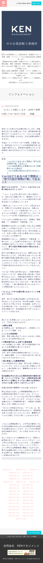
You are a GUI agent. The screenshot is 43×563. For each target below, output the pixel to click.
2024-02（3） (28, 479)
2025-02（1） (34, 469)
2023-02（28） (14, 497)
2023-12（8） (21, 482)
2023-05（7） (28, 491)
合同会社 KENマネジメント (22, 545)
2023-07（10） (28, 488)
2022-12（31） (14, 500)
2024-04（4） (28, 476)
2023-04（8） (14, 494)
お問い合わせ (36, 3)
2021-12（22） (21, 519)
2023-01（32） (29, 497)
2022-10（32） (14, 503)
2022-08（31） (14, 506)
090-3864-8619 (24, 3)
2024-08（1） (28, 472)
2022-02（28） (14, 516)
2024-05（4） (14, 476)
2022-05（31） (29, 509)
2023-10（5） (14, 485)
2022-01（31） (28, 516)
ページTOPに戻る (34, 532)
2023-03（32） (28, 494)
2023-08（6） (14, 488)
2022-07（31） (28, 506)
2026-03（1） (8, 469)
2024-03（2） (14, 479)
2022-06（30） (14, 509)
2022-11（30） (28, 500)
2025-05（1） (21, 469)
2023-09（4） (28, 485)
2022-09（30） (29, 503)
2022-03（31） (29, 513)
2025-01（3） (14, 472)
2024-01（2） (8, 482)
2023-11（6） (34, 482)
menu (3, 5)
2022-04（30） (14, 513)
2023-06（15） (15, 491)
